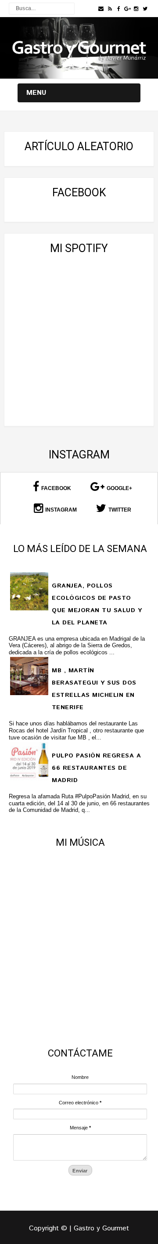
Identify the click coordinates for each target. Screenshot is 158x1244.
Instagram (61, 510)
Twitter (119, 510)
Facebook (56, 488)
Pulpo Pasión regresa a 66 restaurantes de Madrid (96, 768)
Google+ (119, 488)
